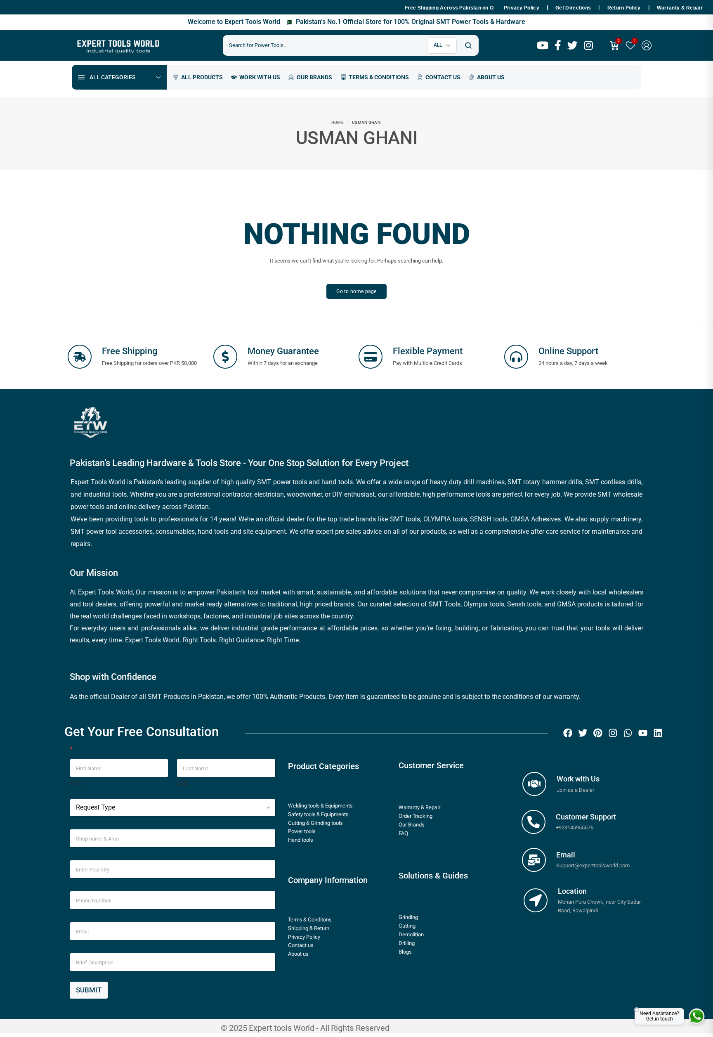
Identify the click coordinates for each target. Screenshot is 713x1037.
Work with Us (578, 778)
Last (182, 782)
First (75, 782)
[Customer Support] (533, 822)
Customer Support (586, 816)
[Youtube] (642, 733)
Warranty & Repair (680, 8)
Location (572, 891)
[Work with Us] (534, 784)
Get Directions (573, 8)
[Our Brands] (310, 77)
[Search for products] (468, 45)
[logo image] (117, 45)
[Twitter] (583, 733)
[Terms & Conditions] (374, 77)
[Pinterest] (597, 733)
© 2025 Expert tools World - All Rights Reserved (305, 1028)
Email (565, 854)
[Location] (536, 900)
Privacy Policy (521, 8)
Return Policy (624, 8)
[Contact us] (438, 77)
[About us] (487, 77)
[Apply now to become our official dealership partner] (255, 77)
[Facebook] (567, 733)
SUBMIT (89, 990)
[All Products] (198, 77)
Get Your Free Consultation (141, 731)
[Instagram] (612, 733)
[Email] (534, 860)
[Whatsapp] (628, 733)
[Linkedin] (658, 733)
